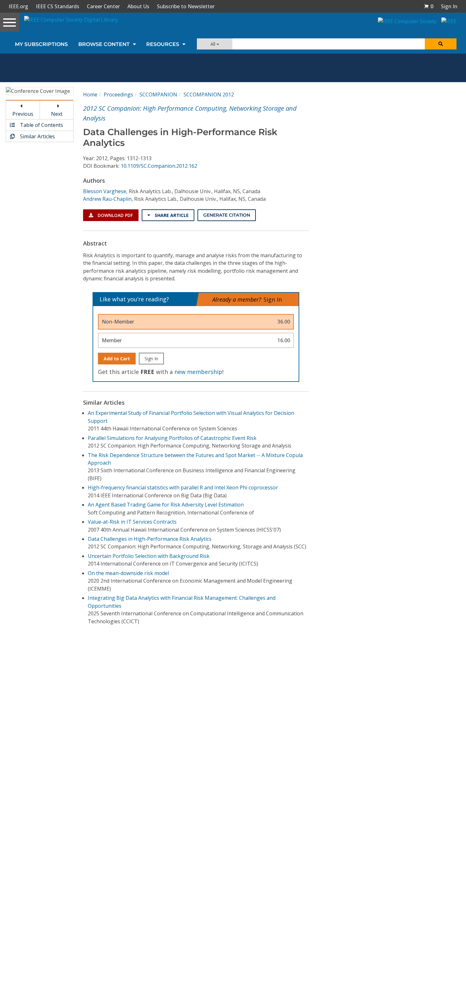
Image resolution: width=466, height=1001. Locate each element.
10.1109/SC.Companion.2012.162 (159, 165)
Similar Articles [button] (37, 136)
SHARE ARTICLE (171, 215)
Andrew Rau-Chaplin (107, 198)
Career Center (103, 6)
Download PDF (114, 215)
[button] (428, 6)
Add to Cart (117, 359)
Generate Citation (226, 215)
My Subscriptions (41, 44)
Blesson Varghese (104, 191)
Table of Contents (41, 124)
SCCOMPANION (158, 94)
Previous (22, 113)
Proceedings (118, 94)
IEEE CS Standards (57, 6)
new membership (198, 372)
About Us (138, 6)
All (213, 44)
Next (56, 113)
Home (90, 94)
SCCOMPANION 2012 (209, 94)
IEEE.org (18, 6)
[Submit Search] (440, 43)
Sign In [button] (449, 6)
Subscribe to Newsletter (186, 6)
